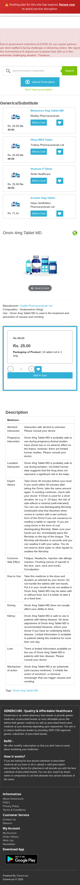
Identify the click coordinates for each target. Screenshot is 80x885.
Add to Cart (38, 122)
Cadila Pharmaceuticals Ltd (36, 305)
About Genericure (13, 798)
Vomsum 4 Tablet (41, 168)
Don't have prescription (38, 89)
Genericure (22, 875)
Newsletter (9, 844)
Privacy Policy (11, 806)
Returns (7, 823)
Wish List (8, 840)
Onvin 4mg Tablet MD (25, 690)
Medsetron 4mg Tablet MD (47, 110)
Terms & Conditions (14, 809)
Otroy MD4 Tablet (41, 139)
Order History (11, 836)
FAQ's (6, 802)
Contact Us (9, 819)
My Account (9, 832)
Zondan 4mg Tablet (43, 197)
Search (69, 70)
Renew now (67, 4)
